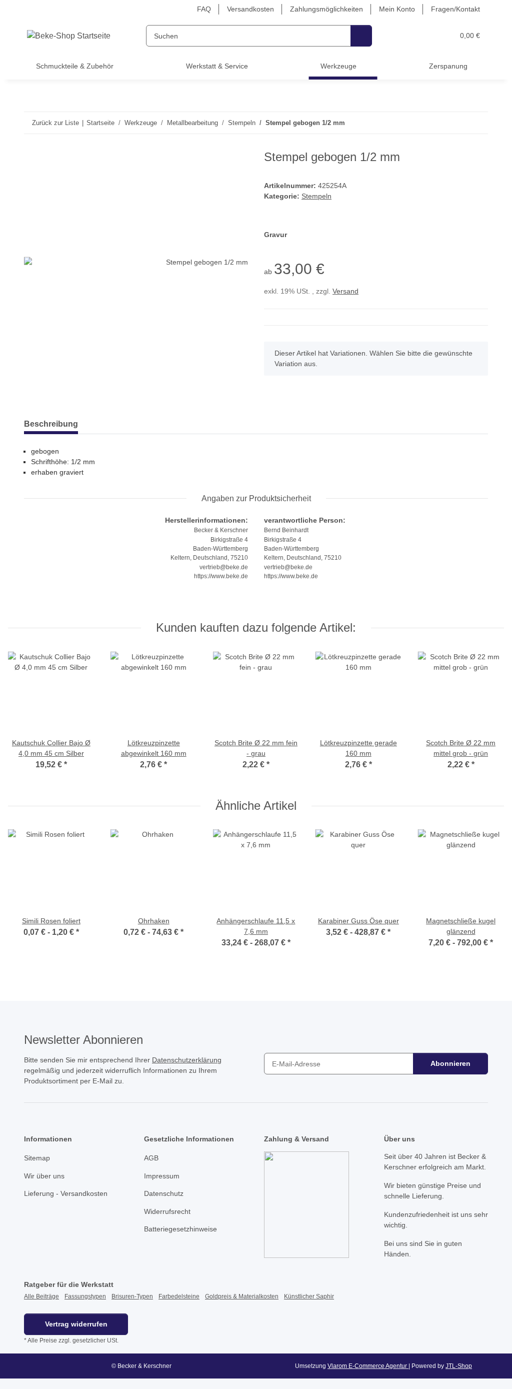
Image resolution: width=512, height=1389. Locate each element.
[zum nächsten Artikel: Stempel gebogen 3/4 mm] (477, 123)
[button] (407, 36)
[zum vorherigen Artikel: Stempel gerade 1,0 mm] (455, 123)
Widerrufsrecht (167, 1211)
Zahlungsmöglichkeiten (326, 9)
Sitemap (37, 1158)
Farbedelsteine (179, 1296)
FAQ (204, 9)
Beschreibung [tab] (51, 424)
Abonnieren (450, 1063)
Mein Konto (397, 9)
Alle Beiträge (41, 1296)
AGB (151, 1158)
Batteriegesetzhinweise (180, 1229)
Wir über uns (44, 1176)
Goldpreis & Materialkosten (241, 1296)
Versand (345, 291)
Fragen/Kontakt (455, 9)
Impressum (162, 1176)
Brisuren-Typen (132, 1296)
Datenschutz (164, 1193)
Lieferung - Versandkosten (66, 1193)
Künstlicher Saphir (309, 1296)
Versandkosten (250, 9)
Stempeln (317, 196)
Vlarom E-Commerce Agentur (368, 1365)
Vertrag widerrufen (76, 1324)
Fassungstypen (85, 1296)
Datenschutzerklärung (187, 1060)
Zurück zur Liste (55, 123)
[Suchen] (361, 36)
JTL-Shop (459, 1365)
